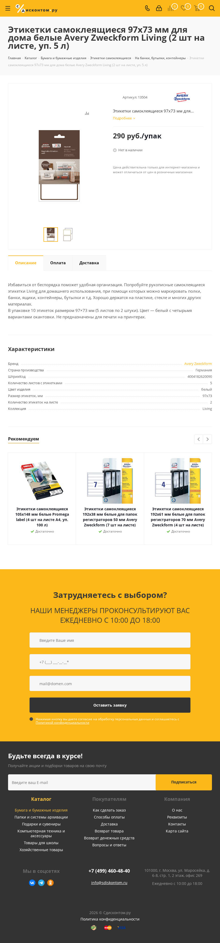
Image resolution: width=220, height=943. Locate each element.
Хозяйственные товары (41, 849)
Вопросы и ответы (109, 844)
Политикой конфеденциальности (62, 722)
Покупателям (109, 799)
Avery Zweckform (198, 363)
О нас (177, 810)
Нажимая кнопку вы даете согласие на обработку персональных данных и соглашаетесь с (107, 720)
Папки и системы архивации (41, 817)
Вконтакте (32, 883)
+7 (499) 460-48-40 (109, 871)
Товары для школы (41, 842)
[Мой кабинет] (159, 8)
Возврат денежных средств (109, 837)
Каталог (41, 799)
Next (207, 439)
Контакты (177, 824)
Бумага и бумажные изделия (41, 810)
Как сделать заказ (109, 810)
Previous (199, 439)
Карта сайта (177, 830)
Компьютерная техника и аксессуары (41, 833)
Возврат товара (109, 830)
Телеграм (41, 883)
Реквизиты (177, 817)
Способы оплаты (109, 817)
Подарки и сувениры (41, 824)
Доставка (109, 824)
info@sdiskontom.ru (109, 882)
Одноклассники (50, 883)
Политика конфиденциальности (110, 919)
